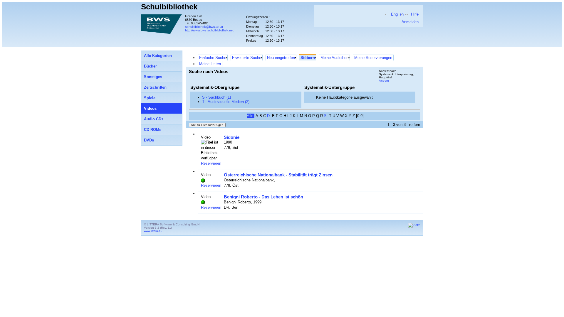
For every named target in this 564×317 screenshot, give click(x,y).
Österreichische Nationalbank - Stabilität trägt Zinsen (278, 174)
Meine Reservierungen (373, 57)
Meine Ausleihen (334, 57)
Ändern (384, 80)
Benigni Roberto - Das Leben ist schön (263, 196)
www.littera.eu (153, 230)
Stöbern (308, 57)
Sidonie (231, 137)
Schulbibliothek (169, 7)
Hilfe (415, 14)
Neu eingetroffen (281, 57)
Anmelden (410, 22)
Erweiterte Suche (246, 57)
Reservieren (211, 163)
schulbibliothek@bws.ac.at (204, 26)
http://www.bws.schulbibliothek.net (209, 30)
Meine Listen (210, 64)
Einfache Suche (212, 57)
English (397, 14)
